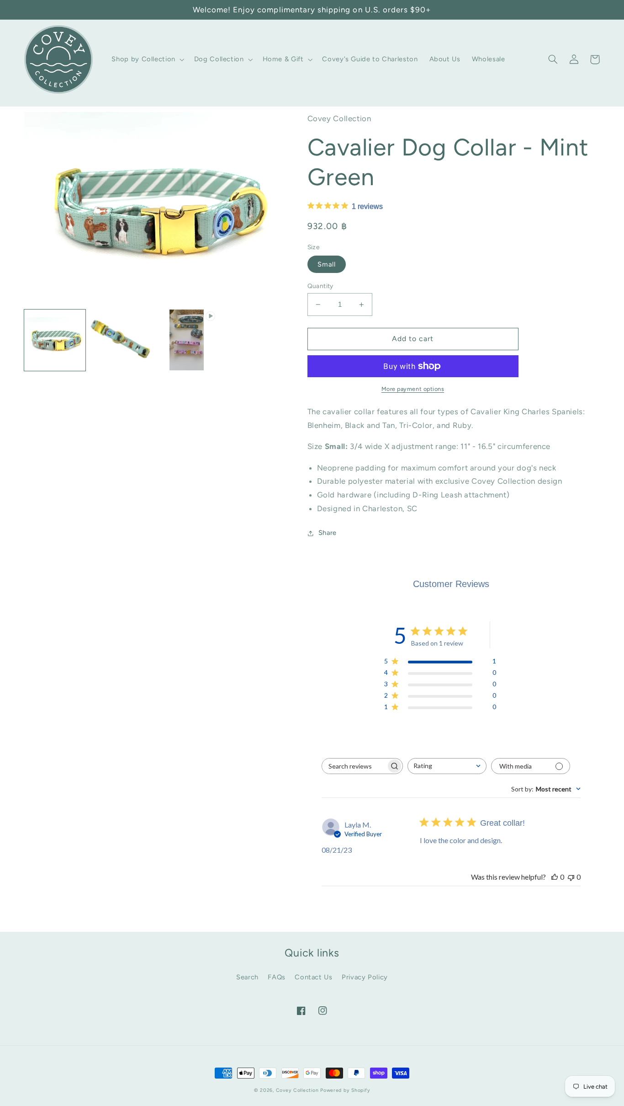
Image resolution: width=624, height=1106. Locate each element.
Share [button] (327, 533)
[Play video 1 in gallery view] (186, 340)
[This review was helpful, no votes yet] (554, 876)
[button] (147, 59)
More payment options (412, 388)
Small (326, 264)
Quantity (320, 285)
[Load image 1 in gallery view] (54, 340)
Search (247, 977)
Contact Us (313, 977)
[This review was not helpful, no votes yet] (571, 876)
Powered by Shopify (345, 1090)
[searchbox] (354, 766)
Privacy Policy (365, 977)
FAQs (277, 977)
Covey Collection (297, 1090)
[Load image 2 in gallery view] (120, 340)
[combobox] (447, 766)
